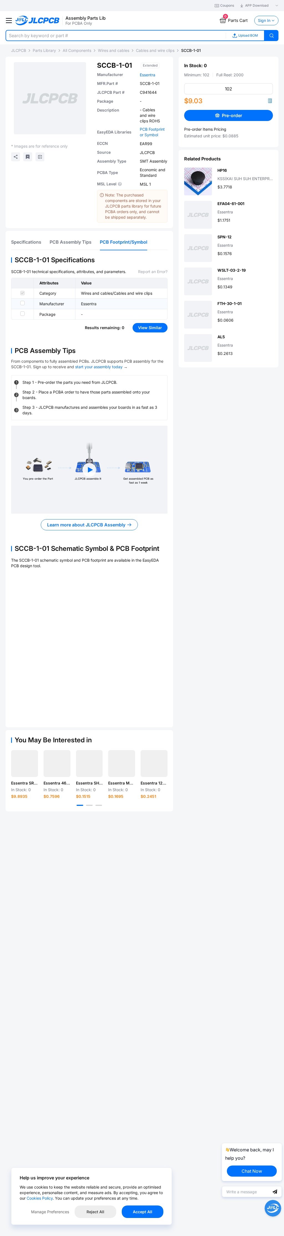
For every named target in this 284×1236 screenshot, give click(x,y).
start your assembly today (99, 366)
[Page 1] (80, 805)
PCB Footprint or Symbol (152, 132)
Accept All (142, 1211)
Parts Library (44, 50)
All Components (77, 50)
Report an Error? (153, 271)
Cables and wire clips (155, 50)
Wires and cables (113, 50)
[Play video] (89, 470)
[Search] (271, 35)
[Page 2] (89, 805)
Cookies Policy (40, 1198)
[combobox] (115, 36)
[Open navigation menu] (9, 20)
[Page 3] (98, 805)
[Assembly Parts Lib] (38, 20)
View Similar (150, 327)
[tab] (26, 242)
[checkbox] (22, 293)
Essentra (147, 74)
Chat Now (252, 1171)
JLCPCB (18, 50)
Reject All (95, 1211)
